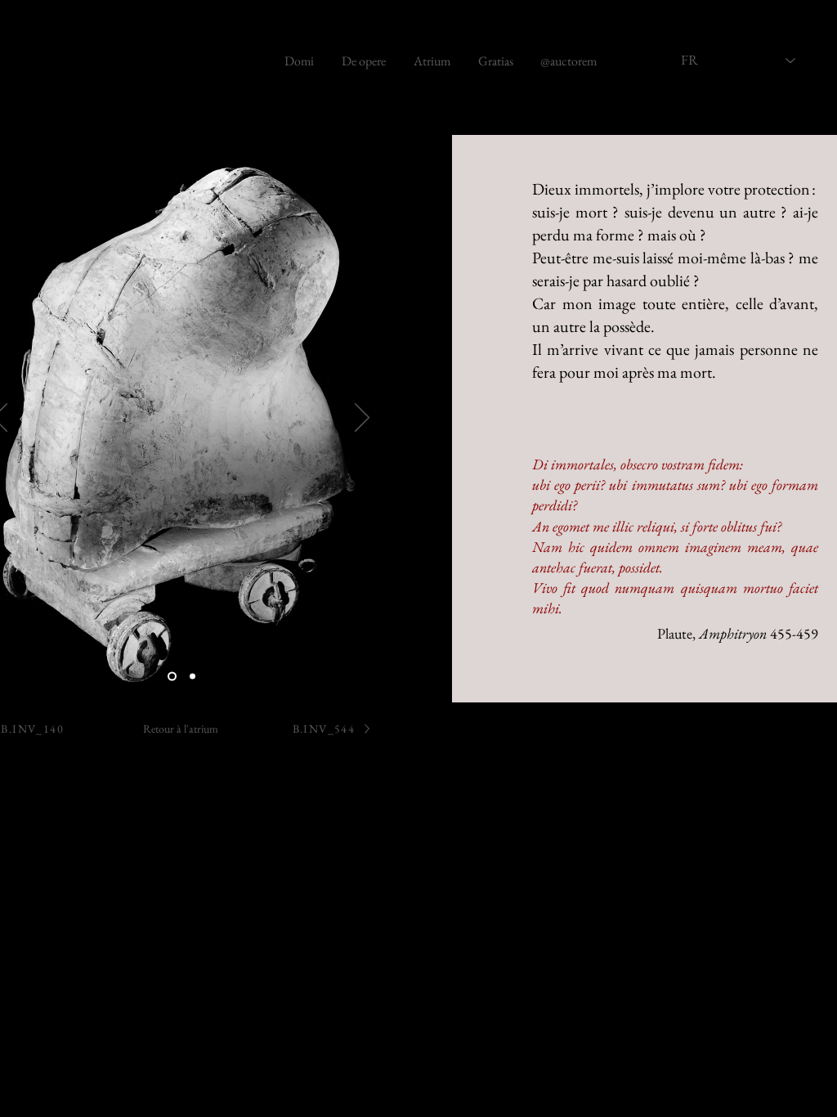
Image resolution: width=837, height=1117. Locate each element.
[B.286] (172, 676)
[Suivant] (362, 418)
